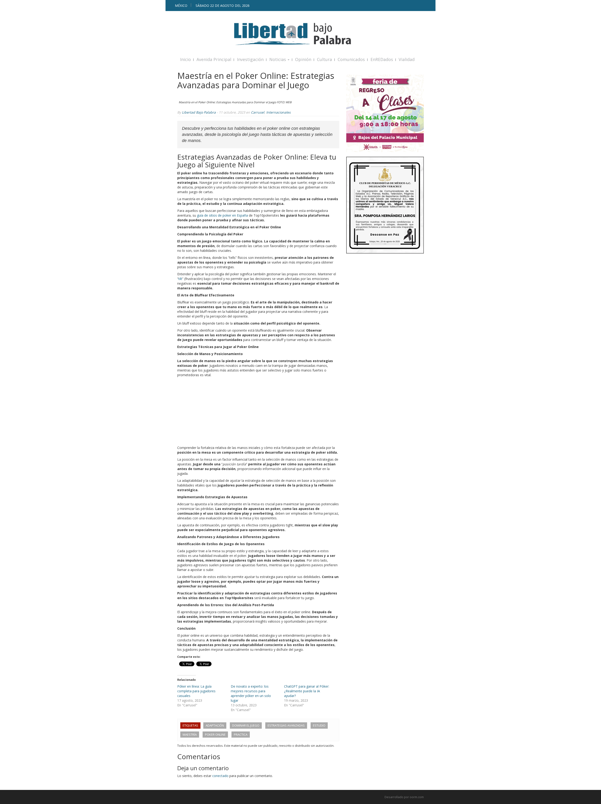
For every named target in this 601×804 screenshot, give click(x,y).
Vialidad (407, 59)
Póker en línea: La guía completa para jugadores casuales (196, 691)
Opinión (303, 59)
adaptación (215, 725)
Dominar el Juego (245, 725)
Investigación (250, 59)
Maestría (190, 734)
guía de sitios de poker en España (222, 215)
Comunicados (351, 59)
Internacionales (278, 112)
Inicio (185, 59)
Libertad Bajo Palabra (199, 112)
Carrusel (257, 112)
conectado (220, 775)
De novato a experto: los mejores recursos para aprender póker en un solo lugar (251, 693)
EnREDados (381, 59)
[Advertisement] (258, 412)
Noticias (278, 59)
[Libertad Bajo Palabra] (300, 34)
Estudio (319, 725)
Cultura (324, 59)
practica (240, 734)
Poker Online (215, 734)
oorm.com (417, 797)
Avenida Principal (213, 59)
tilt (180, 278)
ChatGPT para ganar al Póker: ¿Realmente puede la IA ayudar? (306, 691)
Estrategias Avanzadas (286, 725)
